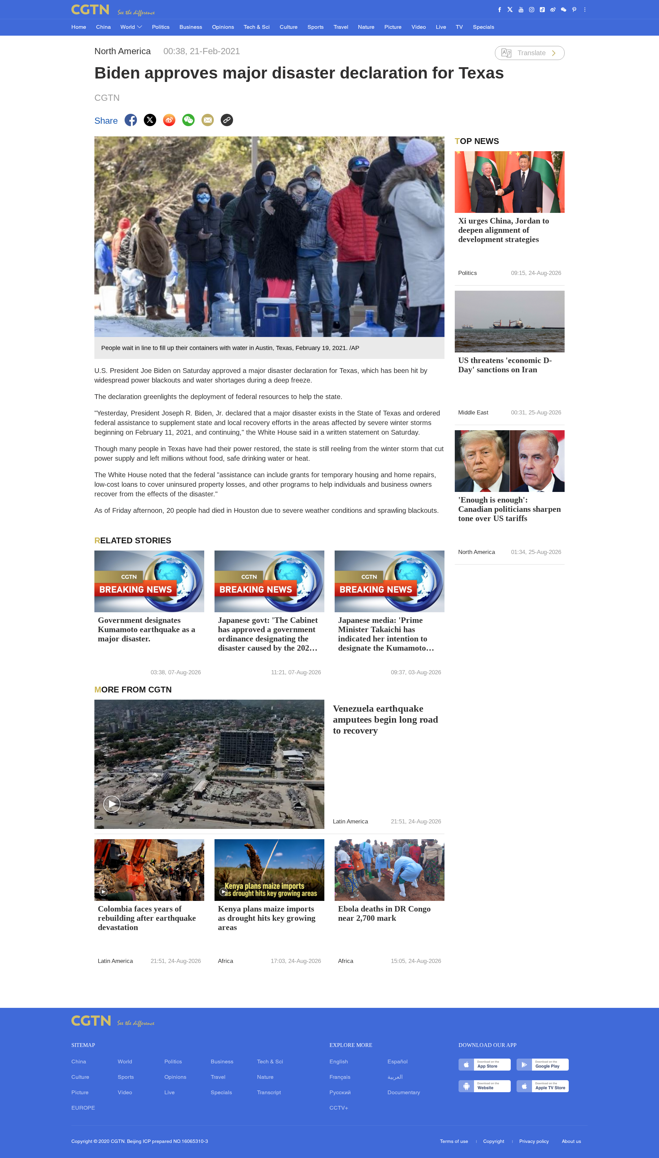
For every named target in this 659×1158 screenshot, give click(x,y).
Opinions (223, 27)
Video (419, 27)
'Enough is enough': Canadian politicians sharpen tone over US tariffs (509, 509)
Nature (366, 27)
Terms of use (455, 1141)
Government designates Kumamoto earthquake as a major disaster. (146, 629)
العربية (395, 1077)
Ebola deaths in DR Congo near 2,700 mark (384, 913)
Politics (161, 27)
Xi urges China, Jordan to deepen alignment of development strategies (503, 230)
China (103, 27)
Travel (341, 27)
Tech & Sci (257, 27)
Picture (393, 27)
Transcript (269, 1092)
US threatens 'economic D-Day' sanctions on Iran (505, 365)
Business (191, 27)
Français (340, 1077)
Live (441, 27)
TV (459, 27)
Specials (483, 27)
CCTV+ (339, 1108)
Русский (340, 1092)
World (128, 27)
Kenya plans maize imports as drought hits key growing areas (266, 918)
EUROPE (83, 1108)
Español (398, 1062)
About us (571, 1141)
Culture (289, 27)
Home (78, 27)
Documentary (404, 1092)
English (339, 1062)
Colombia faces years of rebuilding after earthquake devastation (147, 918)
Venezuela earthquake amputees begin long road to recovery (385, 719)
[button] (112, 805)
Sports (316, 27)
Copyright (494, 1141)
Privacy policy (534, 1141)
